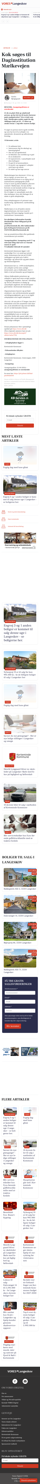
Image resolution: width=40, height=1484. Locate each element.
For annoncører (7, 1396)
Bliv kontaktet (13, 1026)
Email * (7, 998)
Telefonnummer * (11, 989)
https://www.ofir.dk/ (19, 329)
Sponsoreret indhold (9, 1444)
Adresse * (8, 1007)
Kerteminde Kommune (10, 1434)
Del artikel (27, 98)
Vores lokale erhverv (9, 1422)
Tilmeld (20, 425)
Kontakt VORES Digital (10, 1403)
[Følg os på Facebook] (14, 1381)
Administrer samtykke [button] (10, 1406)
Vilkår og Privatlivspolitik (11, 1400)
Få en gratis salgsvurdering (12, 1438)
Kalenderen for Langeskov (11, 1425)
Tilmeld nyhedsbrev (28, 1480)
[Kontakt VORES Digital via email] (25, 1381)
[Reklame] (20, 396)
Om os (4, 1393)
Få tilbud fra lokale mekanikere (13, 1441)
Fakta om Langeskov (9, 1428)
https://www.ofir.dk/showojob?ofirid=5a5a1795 (15, 334)
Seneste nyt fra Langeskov (11, 1419)
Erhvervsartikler (7, 1431)
